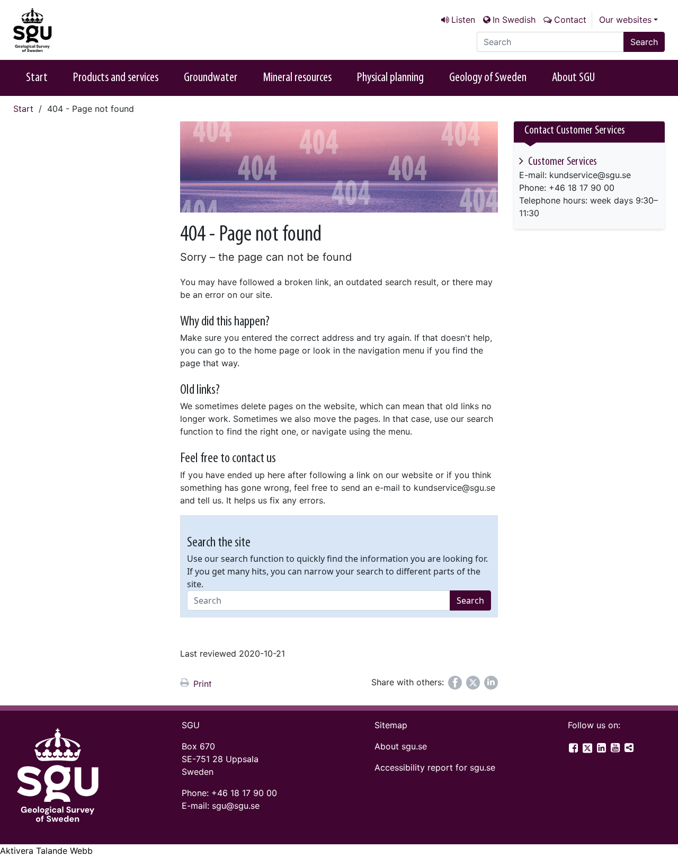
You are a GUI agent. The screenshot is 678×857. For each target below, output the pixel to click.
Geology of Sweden (488, 78)
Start (37, 78)
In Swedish (514, 19)
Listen (463, 19)
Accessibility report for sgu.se (434, 767)
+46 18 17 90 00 (244, 793)
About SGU (573, 78)
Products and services (115, 78)
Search (644, 42)
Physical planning (390, 78)
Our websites (625, 19)
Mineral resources (297, 78)
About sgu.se (400, 746)
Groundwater (210, 78)
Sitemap (390, 725)
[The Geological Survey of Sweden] (66, 30)
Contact (570, 19)
